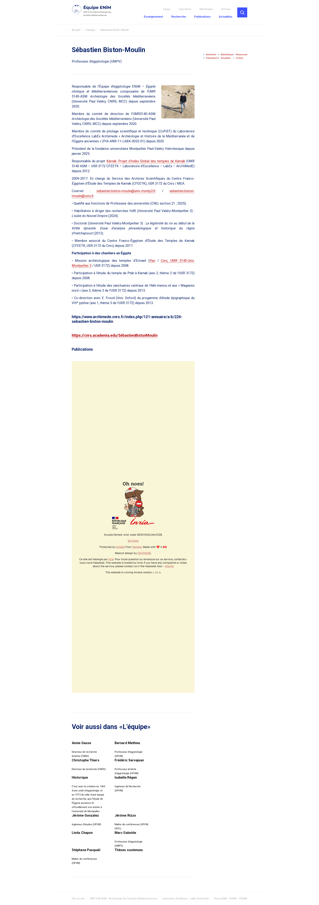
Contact (239, 58)
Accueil (76, 30)
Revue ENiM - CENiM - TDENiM (230, 898)
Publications (202, 16)
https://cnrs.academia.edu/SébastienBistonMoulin (115, 335)
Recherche (178, 16)
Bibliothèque (206, 9)
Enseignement (153, 16)
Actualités (225, 16)
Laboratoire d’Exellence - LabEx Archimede (185, 898)
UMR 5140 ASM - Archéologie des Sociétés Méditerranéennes (123, 898)
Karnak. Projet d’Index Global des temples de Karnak (145, 161)
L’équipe (90, 30)
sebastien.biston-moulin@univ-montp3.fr (126, 191)
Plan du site (78, 898)
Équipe (166, 9)
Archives (226, 9)
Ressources (241, 54)
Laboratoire (185, 9)
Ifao (152, 261)
